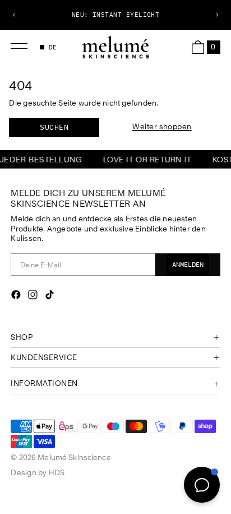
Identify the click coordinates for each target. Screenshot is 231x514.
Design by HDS (37, 472)
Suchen (54, 127)
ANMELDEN (188, 265)
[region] (115, 15)
